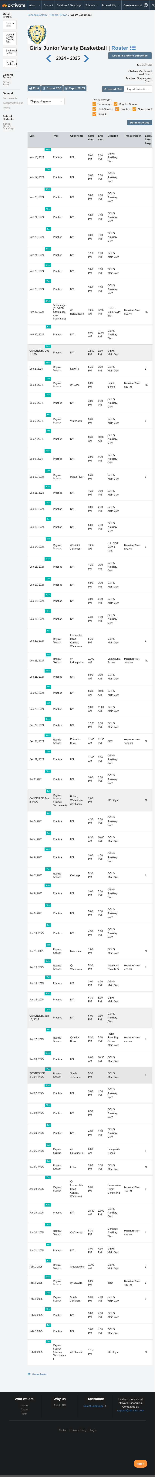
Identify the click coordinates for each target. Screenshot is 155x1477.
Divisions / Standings (69, 5)
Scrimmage (104, 103)
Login (93, 1430)
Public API (60, 1405)
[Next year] (87, 58)
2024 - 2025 (68, 58)
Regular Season (128, 103)
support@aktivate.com (130, 1410)
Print (35, 88)
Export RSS (114, 88)
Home (24, 1405)
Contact (48, 5)
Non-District (145, 109)
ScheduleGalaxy (37, 14)
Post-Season (105, 109)
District (102, 114)
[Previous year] (49, 58)
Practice (125, 109)
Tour (24, 1413)
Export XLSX (76, 88)
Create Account (132, 5)
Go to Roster (39, 1374)
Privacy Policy (79, 1430)
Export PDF (53, 88)
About (24, 1409)
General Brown (58, 14)
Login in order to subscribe (130, 55)
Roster (120, 48)
